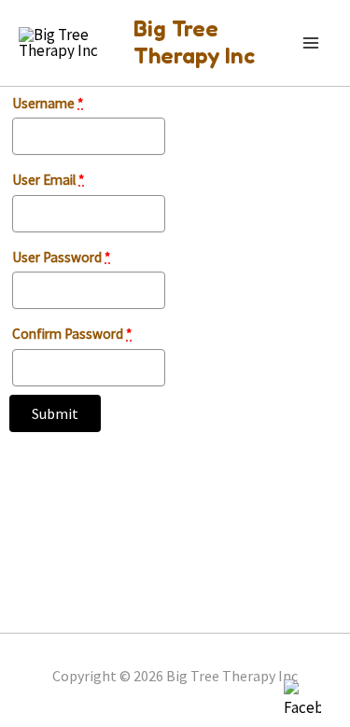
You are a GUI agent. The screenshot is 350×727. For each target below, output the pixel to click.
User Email (48, 180)
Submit (55, 413)
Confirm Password (72, 334)
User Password (61, 257)
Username (47, 103)
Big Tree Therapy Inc (194, 42)
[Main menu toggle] (310, 42)
